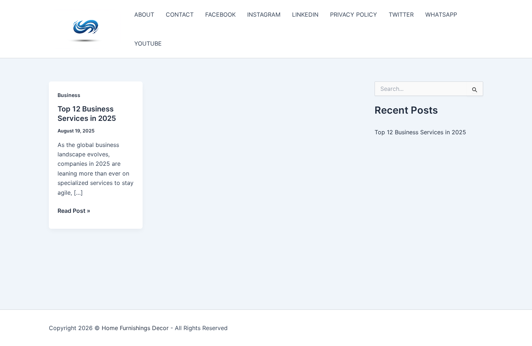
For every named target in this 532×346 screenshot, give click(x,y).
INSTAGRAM (263, 14)
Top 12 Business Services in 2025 (420, 132)
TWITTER (401, 14)
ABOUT (144, 14)
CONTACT (180, 14)
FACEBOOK (220, 14)
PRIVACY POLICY (353, 14)
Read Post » (74, 211)
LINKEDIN (305, 14)
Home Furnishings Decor (135, 328)
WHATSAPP (441, 14)
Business (69, 95)
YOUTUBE (148, 43)
